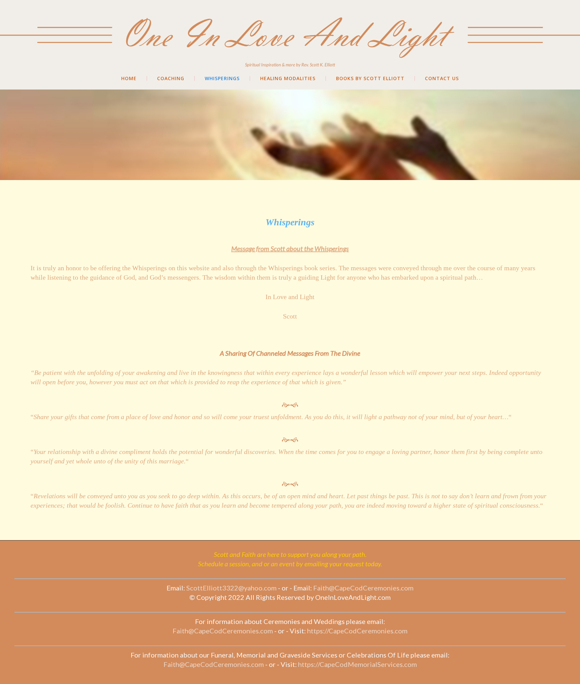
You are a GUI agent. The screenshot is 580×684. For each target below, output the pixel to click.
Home (129, 78)
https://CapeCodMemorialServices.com (357, 664)
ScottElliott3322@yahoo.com (231, 588)
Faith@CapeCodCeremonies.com (363, 588)
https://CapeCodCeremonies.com (357, 631)
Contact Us (442, 78)
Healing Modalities (288, 78)
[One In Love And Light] (290, 13)
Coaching (170, 78)
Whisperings (222, 78)
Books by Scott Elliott (370, 78)
